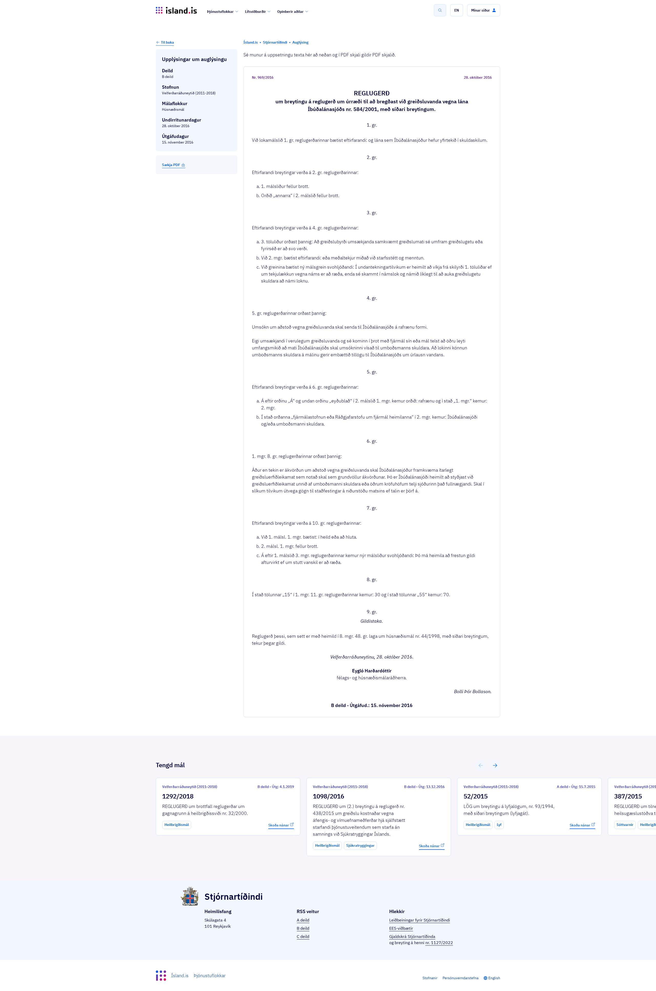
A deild (303, 920)
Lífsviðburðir (255, 11)
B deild (303, 928)
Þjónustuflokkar (220, 11)
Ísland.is (180, 975)
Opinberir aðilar (290, 11)
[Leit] (440, 10)
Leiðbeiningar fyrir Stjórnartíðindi (419, 920)
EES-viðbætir (401, 928)
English (494, 978)
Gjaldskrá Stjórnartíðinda (412, 936)
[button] (456, 10)
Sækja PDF (171, 165)
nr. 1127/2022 (439, 942)
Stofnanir (430, 978)
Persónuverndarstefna (460, 978)
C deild (303, 936)
